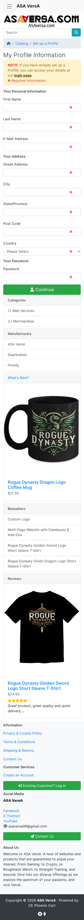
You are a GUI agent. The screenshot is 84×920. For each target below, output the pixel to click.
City (6, 184)
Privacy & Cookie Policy (22, 733)
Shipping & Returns (18, 750)
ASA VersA (16, 344)
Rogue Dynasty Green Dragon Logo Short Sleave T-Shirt (42, 563)
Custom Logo (19, 519)
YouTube (10, 821)
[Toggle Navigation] (9, 6)
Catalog (21, 43)
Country (9, 243)
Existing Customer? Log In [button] (44, 785)
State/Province (15, 204)
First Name (12, 99)
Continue (44, 289)
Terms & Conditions (19, 742)
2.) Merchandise (21, 321)
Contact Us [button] (44, 836)
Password (11, 269)
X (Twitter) (11, 816)
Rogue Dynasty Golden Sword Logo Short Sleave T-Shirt (37, 548)
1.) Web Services (21, 311)
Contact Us (12, 759)
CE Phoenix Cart (42, 905)
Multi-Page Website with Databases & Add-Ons (38, 532)
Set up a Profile (45, 43)
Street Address (15, 164)
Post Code (11, 223)
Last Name (12, 119)
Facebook (11, 811)
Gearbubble (17, 355)
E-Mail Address (15, 139)
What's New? (18, 378)
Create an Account (18, 775)
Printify (13, 365)
